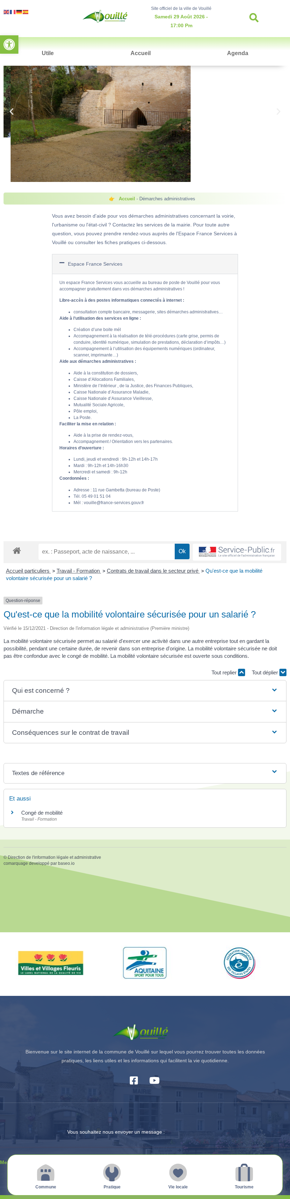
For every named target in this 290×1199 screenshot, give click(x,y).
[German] (19, 11)
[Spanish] (26, 11)
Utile (48, 53)
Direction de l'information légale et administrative (54, 857)
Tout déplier (265, 672)
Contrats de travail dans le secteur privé (153, 571)
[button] (9, 44)
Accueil (140, 53)
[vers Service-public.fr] (237, 552)
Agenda (237, 53)
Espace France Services (95, 264)
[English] (7, 11)
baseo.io (66, 863)
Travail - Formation (79, 571)
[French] (13, 11)
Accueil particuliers (28, 571)
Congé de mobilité (42, 813)
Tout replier (224, 672)
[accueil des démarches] (17, 550)
